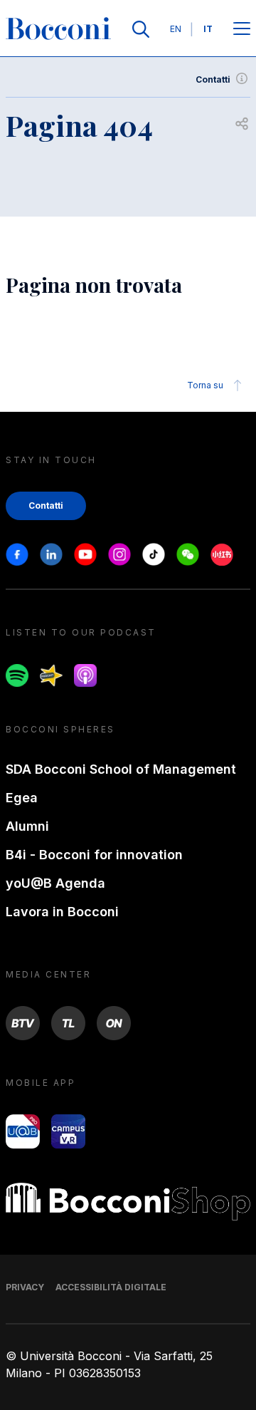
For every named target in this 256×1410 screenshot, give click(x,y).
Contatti (213, 79)
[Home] (58, 29)
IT (208, 29)
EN (175, 29)
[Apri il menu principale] (241, 29)
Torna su (205, 385)
